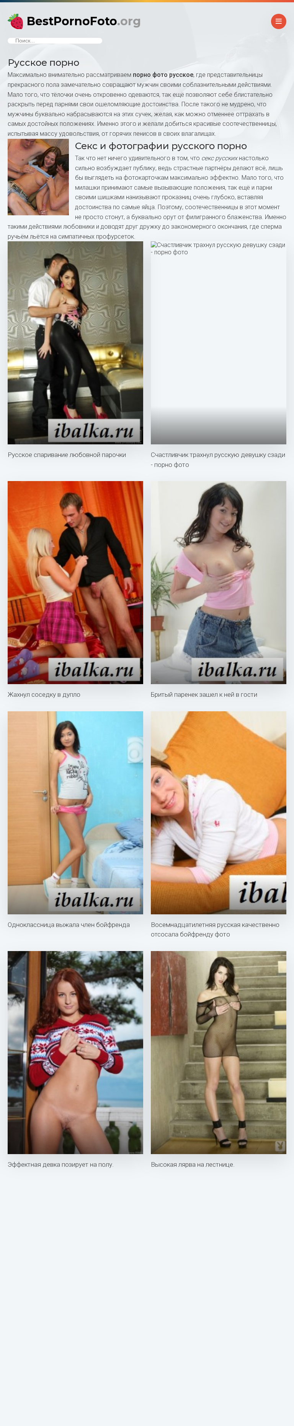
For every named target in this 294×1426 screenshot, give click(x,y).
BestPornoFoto (84, 21)
